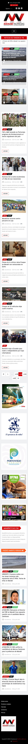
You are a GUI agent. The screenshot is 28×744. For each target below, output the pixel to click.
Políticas (3, 712)
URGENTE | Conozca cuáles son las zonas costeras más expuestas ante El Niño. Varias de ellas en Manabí (14, 78)
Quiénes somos (4, 701)
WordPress (19, 739)
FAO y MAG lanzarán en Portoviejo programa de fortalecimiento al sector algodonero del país (13, 134)
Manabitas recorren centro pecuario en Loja (11, 219)
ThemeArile (14, 741)
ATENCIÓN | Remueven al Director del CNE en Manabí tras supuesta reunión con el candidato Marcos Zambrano (13, 54)
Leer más (5, 151)
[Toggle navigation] (14, 31)
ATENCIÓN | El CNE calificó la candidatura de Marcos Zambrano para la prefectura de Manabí (13, 649)
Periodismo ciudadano (6, 704)
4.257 (14, 378)
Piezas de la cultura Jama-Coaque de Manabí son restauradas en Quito (14, 264)
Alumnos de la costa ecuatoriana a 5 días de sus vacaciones (13, 178)
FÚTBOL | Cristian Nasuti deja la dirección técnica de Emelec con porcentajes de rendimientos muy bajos (13, 682)
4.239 (16, 374)
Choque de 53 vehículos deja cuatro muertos (12, 307)
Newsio (24, 739)
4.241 (24, 374)
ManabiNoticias (9, 60)
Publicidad (3, 707)
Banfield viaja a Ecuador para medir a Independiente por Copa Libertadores (13, 350)
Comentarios (4, 710)
